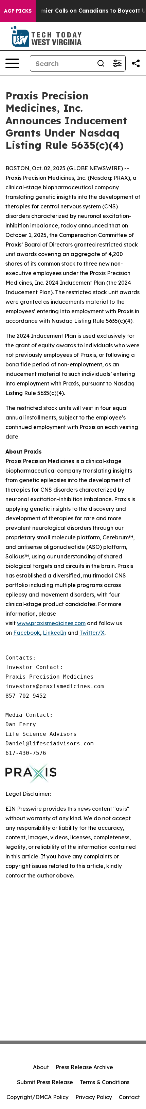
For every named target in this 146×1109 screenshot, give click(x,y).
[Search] (101, 63)
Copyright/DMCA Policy (37, 1097)
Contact (129, 1097)
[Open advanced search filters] (117, 63)
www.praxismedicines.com (51, 623)
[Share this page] (136, 63)
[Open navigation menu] (12, 63)
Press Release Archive (84, 1067)
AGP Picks (18, 11)
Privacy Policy (93, 1097)
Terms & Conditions (104, 1082)
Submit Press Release (45, 1082)
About (41, 1067)
